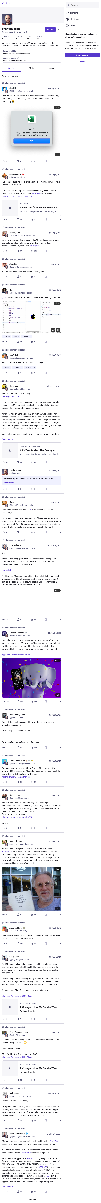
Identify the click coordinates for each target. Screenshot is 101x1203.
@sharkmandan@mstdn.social (13, 32)
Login (82, 61)
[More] (59, 161)
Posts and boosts (10, 76)
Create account (82, 55)
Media (31, 68)
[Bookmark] (45, 161)
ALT (58, 155)
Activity (11, 68)
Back (8, 3)
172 (16, 39)
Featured (52, 68)
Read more (7, 439)
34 (3, 39)
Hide (57, 107)
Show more (9, 483)
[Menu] (59, 29)
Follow (50, 29)
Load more (32, 1199)
